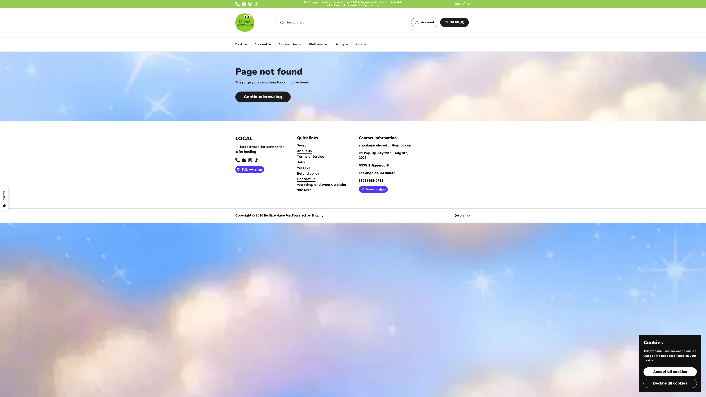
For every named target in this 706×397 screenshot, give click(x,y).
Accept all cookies (670, 371)
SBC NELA (304, 190)
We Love (303, 168)
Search (303, 145)
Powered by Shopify (307, 215)
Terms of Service (310, 156)
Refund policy (308, 173)
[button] (454, 22)
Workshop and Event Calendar (321, 185)
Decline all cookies (670, 383)
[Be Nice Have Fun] (244, 22)
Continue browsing (263, 96)
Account (427, 22)
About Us (304, 151)
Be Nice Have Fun (277, 215)
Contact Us (306, 179)
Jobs (301, 162)
